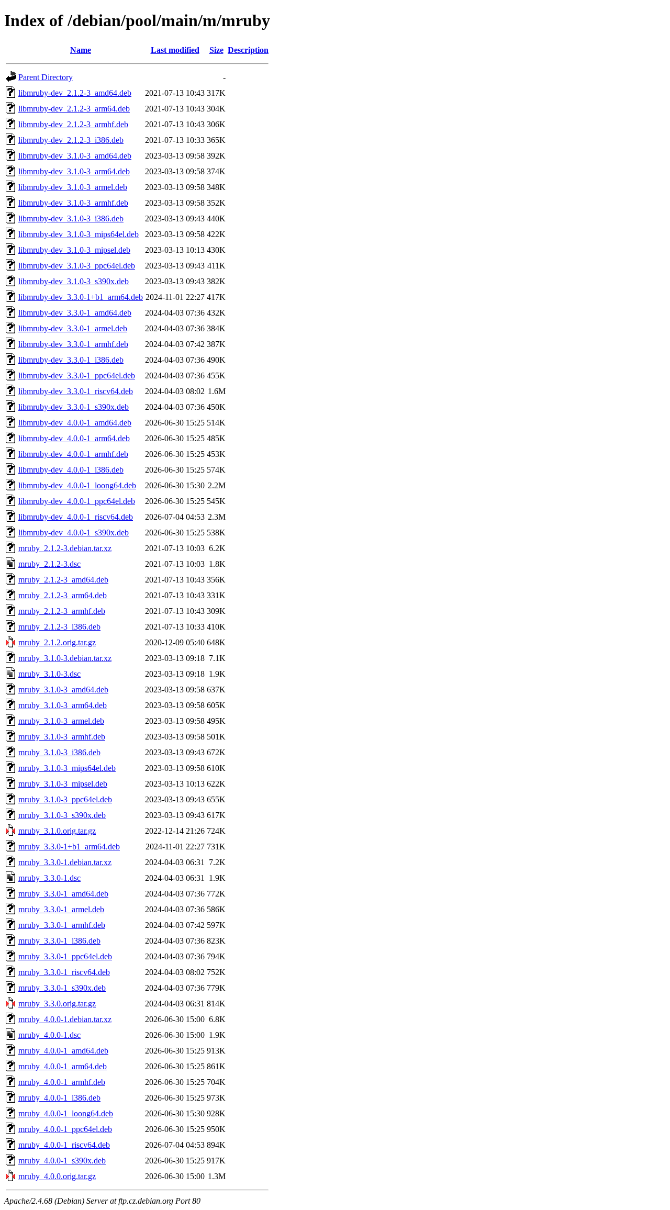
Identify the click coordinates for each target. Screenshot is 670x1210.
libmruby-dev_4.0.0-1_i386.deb (71, 469)
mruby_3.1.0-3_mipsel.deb (62, 783)
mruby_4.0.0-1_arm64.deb (62, 1066)
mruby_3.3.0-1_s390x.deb (62, 987)
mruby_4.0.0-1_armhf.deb (61, 1082)
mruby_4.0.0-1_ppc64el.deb (65, 1129)
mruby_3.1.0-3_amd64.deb (63, 689)
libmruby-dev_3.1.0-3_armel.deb (72, 187)
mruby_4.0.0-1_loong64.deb (65, 1113)
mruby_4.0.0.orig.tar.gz (57, 1176)
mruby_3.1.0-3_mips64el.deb (67, 768)
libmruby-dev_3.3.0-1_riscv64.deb (75, 391)
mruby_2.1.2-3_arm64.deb (62, 595)
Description (248, 50)
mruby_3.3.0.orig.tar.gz (57, 1003)
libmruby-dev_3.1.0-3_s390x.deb (73, 281)
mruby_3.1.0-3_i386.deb (59, 752)
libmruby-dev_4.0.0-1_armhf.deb (73, 454)
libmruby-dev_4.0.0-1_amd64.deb (74, 422)
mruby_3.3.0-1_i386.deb (59, 940)
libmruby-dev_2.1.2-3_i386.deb (71, 140)
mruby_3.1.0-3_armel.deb (61, 720)
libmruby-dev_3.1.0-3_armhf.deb (73, 202)
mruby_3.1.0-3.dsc (49, 673)
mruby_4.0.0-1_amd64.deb (63, 1050)
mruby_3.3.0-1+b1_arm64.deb (69, 846)
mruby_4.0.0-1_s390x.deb (62, 1160)
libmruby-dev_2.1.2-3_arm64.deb (74, 108)
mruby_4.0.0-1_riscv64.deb (64, 1144)
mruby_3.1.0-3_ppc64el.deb (65, 799)
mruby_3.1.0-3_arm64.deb (62, 705)
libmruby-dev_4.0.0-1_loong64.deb (77, 485)
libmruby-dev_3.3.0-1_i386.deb (71, 359)
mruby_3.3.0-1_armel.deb (61, 909)
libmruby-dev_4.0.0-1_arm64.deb (74, 438)
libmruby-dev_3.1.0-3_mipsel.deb (74, 249)
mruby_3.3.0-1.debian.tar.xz (64, 862)
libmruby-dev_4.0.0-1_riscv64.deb (75, 516)
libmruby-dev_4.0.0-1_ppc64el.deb (76, 501)
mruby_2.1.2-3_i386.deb (59, 626)
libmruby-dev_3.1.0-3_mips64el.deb (78, 234)
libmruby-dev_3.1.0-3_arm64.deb (74, 171)
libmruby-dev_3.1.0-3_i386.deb (71, 218)
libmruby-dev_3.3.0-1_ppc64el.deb (76, 375)
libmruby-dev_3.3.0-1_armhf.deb (73, 344)
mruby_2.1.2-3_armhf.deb (61, 611)
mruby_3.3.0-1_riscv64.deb (64, 972)
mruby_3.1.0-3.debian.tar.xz (64, 658)
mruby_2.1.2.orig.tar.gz (57, 642)
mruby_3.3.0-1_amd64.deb (63, 893)
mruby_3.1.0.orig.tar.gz (57, 830)
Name (80, 50)
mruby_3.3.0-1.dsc (49, 877)
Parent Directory (45, 77)
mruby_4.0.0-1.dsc (49, 1034)
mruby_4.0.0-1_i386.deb (59, 1097)
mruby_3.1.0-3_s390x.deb (62, 815)
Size (216, 50)
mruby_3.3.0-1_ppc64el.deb (65, 956)
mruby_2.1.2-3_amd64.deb (63, 579)
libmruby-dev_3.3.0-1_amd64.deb (74, 312)
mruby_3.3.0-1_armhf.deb (61, 925)
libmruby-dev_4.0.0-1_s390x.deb (73, 532)
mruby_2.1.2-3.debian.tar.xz (64, 548)
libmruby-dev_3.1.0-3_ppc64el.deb (76, 265)
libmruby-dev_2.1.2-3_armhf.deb (73, 124)
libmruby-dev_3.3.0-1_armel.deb (72, 328)
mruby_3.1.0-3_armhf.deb (61, 736)
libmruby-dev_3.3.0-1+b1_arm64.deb (80, 297)
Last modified (175, 50)
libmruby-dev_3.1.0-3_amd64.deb (74, 155)
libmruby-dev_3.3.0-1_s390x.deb (73, 406)
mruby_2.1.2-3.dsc (49, 563)
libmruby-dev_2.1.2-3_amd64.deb (74, 92)
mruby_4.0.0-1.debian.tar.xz (64, 1019)
